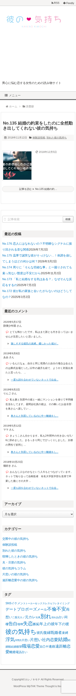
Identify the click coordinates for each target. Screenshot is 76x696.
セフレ (53, 603)
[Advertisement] (38, 57)
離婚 (12, 652)
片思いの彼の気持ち (15, 574)
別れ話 (55, 617)
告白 (13, 623)
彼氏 (40, 632)
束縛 (65, 632)
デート (11, 609)
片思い (26, 640)
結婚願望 (16, 646)
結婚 (63, 639)
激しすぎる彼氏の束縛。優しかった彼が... (34, 343)
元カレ (30, 617)
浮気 (10, 639)
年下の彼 (62, 624)
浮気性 (18, 640)
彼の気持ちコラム (14, 568)
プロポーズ (27, 609)
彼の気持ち (21, 631)
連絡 (52, 646)
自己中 (44, 646)
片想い (36, 639)
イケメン (17, 603)
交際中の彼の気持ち (15, 538)
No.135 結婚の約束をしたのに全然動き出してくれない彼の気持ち (38, 125)
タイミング (63, 603)
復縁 (46, 632)
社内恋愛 (50, 639)
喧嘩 (20, 624)
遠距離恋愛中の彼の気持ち (20, 580)
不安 (61, 609)
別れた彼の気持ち (56, 137)
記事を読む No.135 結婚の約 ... (38, 189)
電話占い (21, 652)
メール (42, 609)
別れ (46, 616)
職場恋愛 (31, 646)
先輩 (38, 617)
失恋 (28, 623)
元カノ (21, 617)
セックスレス (42, 603)
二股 (14, 617)
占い (61, 617)
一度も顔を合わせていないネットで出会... (34, 379)
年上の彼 (47, 624)
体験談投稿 (39, 137)
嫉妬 (36, 624)
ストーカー (29, 603)
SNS (8, 603)
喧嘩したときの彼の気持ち (20, 556)
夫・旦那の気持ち (14, 562)
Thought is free (53, 686)
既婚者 (56, 632)
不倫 (51, 609)
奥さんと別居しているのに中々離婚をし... (34, 415)
